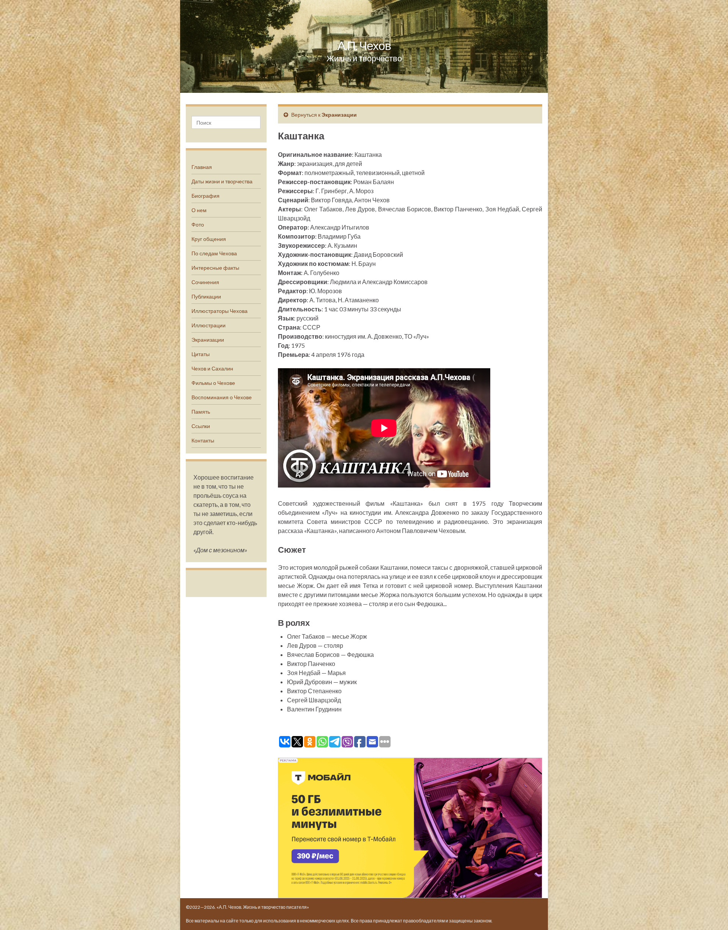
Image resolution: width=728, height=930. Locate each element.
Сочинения (205, 282)
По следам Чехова (214, 253)
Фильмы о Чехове (213, 383)
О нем (199, 210)
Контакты (202, 440)
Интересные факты (215, 267)
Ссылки (200, 426)
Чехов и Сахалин (212, 368)
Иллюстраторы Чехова (219, 311)
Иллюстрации (208, 325)
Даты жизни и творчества (222, 181)
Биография (205, 195)
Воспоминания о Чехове (221, 397)
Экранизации (207, 339)
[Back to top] (710, 912)
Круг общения (208, 239)
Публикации (206, 296)
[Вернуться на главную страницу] (364, 46)
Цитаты (200, 354)
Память (200, 411)
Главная (201, 167)
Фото (197, 224)
